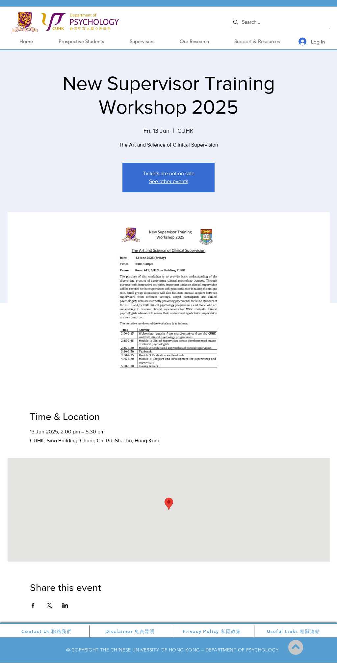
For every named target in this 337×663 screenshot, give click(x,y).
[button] (81, 41)
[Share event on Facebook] (33, 605)
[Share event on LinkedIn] (65, 605)
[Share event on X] (49, 605)
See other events (168, 181)
